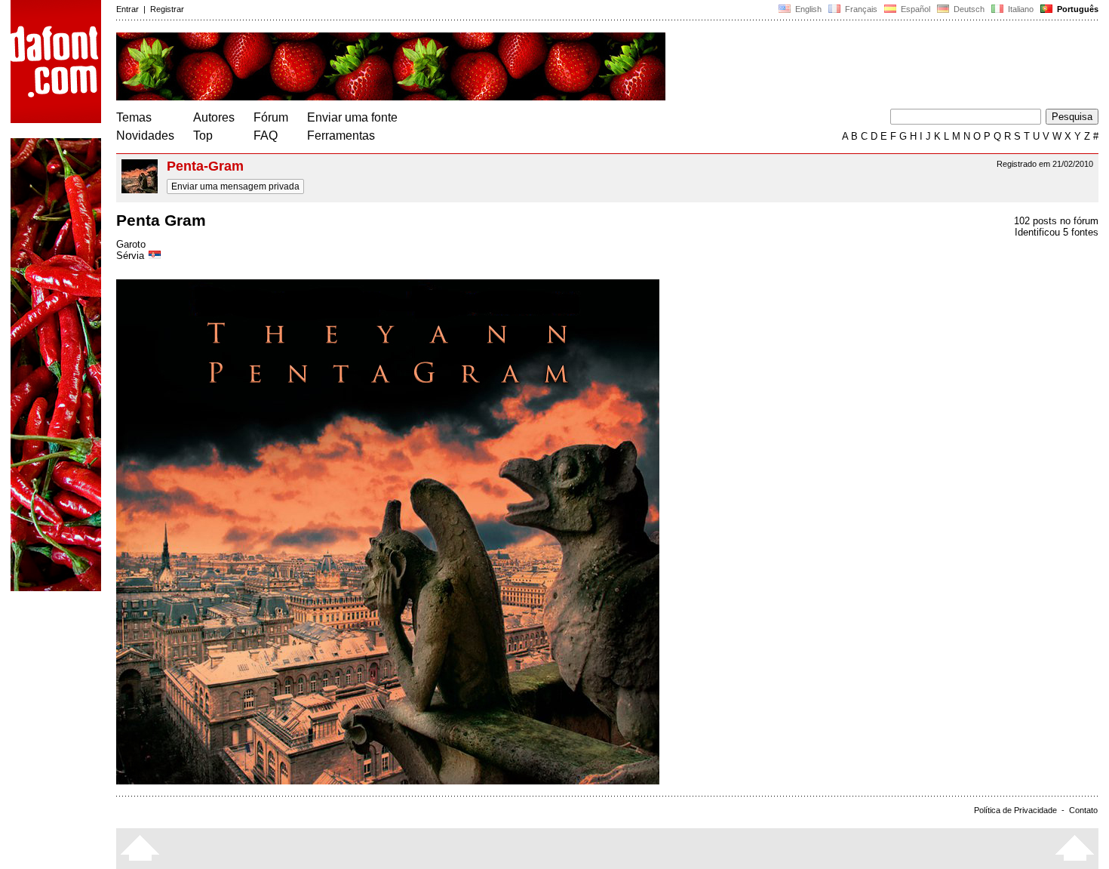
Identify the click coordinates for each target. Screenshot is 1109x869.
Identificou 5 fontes (1056, 232)
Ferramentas (341, 135)
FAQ (265, 135)
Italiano (1019, 9)
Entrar (127, 9)
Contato (1083, 810)
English (807, 9)
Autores (214, 117)
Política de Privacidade (1015, 810)
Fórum (270, 117)
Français (860, 9)
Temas (134, 117)
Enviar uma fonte (352, 117)
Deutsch (968, 9)
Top (203, 135)
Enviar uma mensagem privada (235, 186)
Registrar (167, 9)
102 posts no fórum (1056, 220)
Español (914, 9)
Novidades (145, 135)
